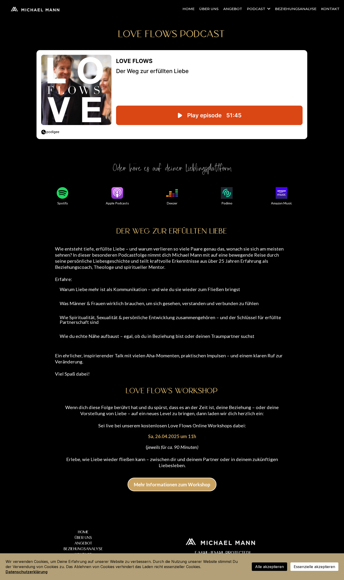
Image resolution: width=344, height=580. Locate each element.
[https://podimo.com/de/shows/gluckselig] (227, 193)
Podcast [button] (256, 9)
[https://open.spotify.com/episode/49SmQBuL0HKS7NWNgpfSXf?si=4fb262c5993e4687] (62, 193)
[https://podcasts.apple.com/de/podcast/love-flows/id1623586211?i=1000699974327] (117, 193)
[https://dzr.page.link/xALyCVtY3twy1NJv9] (172, 193)
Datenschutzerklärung (27, 571)
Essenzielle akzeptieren (314, 566)
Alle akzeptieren (269, 566)
